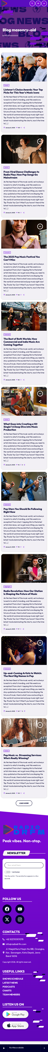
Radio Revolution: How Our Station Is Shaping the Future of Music (23, 592)
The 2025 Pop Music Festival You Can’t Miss (22, 258)
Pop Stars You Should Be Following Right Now (23, 510)
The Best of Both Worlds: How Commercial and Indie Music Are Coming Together (22, 341)
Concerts (7, 252)
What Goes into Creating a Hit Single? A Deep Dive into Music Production (21, 426)
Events (6, 85)
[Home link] (4, 3)
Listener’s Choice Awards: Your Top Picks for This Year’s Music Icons (23, 91)
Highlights (7, 586)
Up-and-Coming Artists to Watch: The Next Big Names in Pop (23, 675)
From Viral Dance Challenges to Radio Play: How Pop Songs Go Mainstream (21, 174)
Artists (6, 167)
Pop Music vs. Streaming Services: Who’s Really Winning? (23, 757)
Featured (7, 334)
